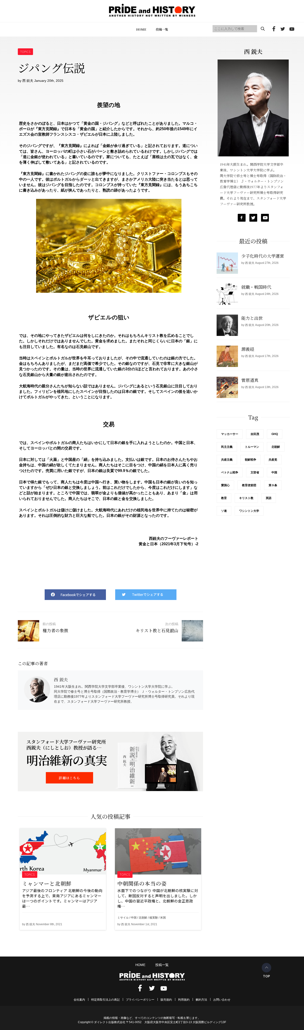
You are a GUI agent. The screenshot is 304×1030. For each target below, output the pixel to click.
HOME (141, 29)
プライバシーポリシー (140, 999)
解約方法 (201, 999)
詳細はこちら (69, 777)
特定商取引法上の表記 (105, 999)
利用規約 (184, 999)
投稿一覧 (162, 29)
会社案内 (79, 999)
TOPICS (25, 52)
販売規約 (166, 999)
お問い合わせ (221, 999)
